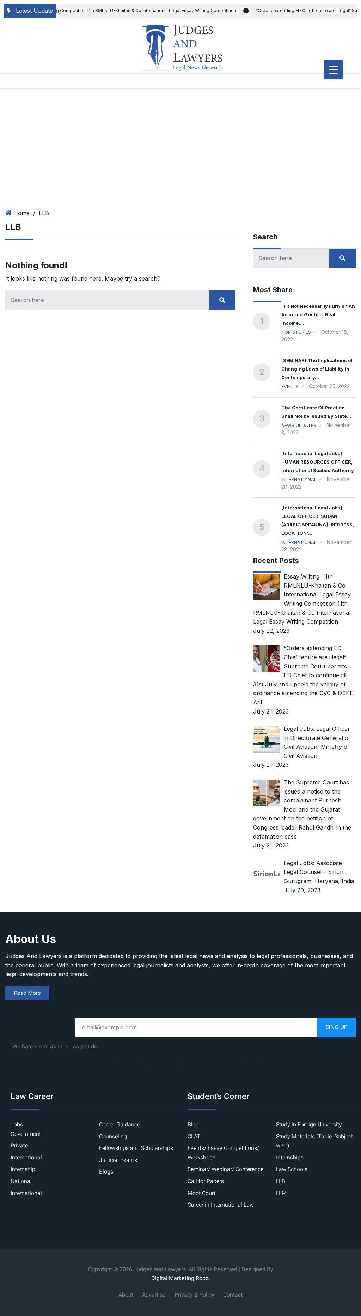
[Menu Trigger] (333, 69)
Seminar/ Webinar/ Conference (225, 1169)
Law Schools (291, 1169)
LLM (281, 1193)
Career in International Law (221, 1205)
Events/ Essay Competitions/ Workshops (223, 1153)
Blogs (106, 1172)
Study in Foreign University (309, 1124)
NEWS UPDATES (298, 425)
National (21, 1181)
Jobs (17, 1124)
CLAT (194, 1136)
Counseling (113, 1136)
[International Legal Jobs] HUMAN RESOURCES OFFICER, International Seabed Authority (317, 462)
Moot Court (201, 1193)
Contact (233, 1295)
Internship (23, 1169)
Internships (290, 1157)
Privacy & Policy (194, 1295)
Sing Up (336, 1026)
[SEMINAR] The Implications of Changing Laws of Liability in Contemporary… (317, 368)
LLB (44, 212)
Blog (193, 1124)
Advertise (154, 1295)
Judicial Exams (118, 1160)
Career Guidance (119, 1124)
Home (21, 212)
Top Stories (296, 332)
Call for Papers (206, 1181)
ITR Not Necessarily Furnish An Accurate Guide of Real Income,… (318, 314)
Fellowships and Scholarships (136, 1148)
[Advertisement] (180, 141)
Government (26, 1134)
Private (19, 1145)
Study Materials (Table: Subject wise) (314, 1141)
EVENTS (290, 386)
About (125, 1295)
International (299, 479)
